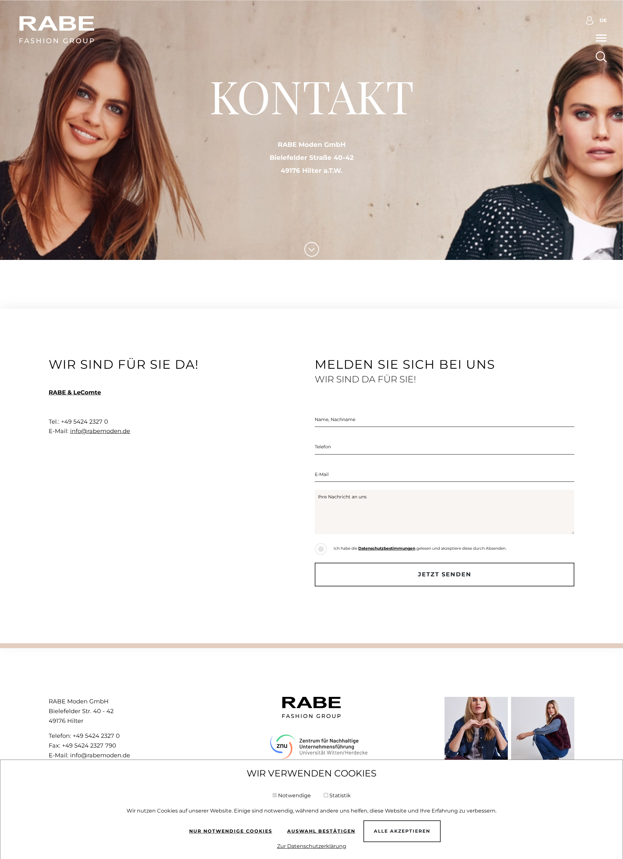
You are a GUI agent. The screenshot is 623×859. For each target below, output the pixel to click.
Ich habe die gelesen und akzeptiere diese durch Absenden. (420, 548)
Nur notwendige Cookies (230, 831)
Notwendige (294, 795)
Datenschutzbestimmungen (386, 548)
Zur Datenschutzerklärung (311, 846)
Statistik (340, 795)
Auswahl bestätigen (321, 831)
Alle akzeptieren (402, 831)
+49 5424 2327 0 (96, 735)
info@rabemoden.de (100, 431)
